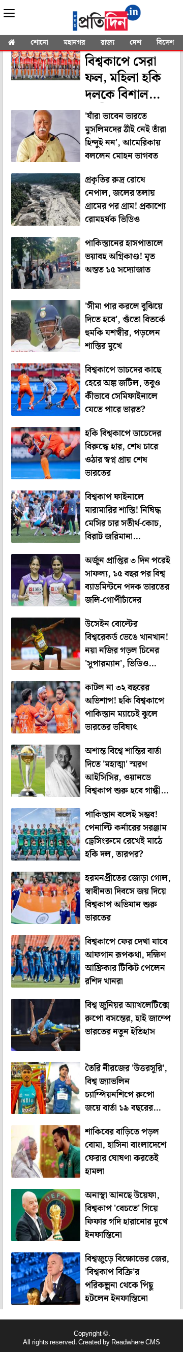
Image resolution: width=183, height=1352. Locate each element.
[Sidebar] (9, 13)
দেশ (135, 42)
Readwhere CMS (135, 1342)
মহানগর (74, 42)
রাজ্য (107, 42)
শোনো (39, 42)
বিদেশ (165, 42)
